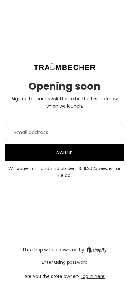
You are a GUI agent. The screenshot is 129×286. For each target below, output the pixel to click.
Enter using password (65, 262)
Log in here (93, 276)
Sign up (64, 153)
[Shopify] (96, 250)
